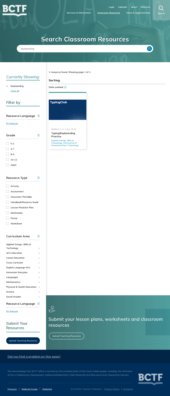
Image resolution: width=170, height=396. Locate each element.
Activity (15, 186)
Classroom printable (21, 196)
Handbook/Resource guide (24, 202)
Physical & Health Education (21, 286)
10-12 (14, 159)
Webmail (47, 389)
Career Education (15, 257)
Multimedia (17, 212)
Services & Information (79, 12)
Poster (14, 218)
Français (12, 389)
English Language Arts (18, 267)
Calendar (122, 7)
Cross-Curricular (14, 262)
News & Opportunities (138, 12)
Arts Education (14, 252)
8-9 (12, 154)
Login (111, 7)
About (134, 7)
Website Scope (29, 389)
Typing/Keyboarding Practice (63, 135)
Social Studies (13, 296)
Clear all (15, 91)
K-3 (12, 143)
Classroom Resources (108, 12)
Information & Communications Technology (65, 144)
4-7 (12, 149)
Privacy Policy (112, 389)
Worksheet (16, 223)
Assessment (17, 191)
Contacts (145, 7)
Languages (12, 277)
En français (12, 123)
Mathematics (13, 282)
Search (149, 48)
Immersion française (16, 272)
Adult (13, 165)
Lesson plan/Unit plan (22, 207)
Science (10, 291)
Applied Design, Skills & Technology (18, 246)
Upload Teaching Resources (66, 336)
